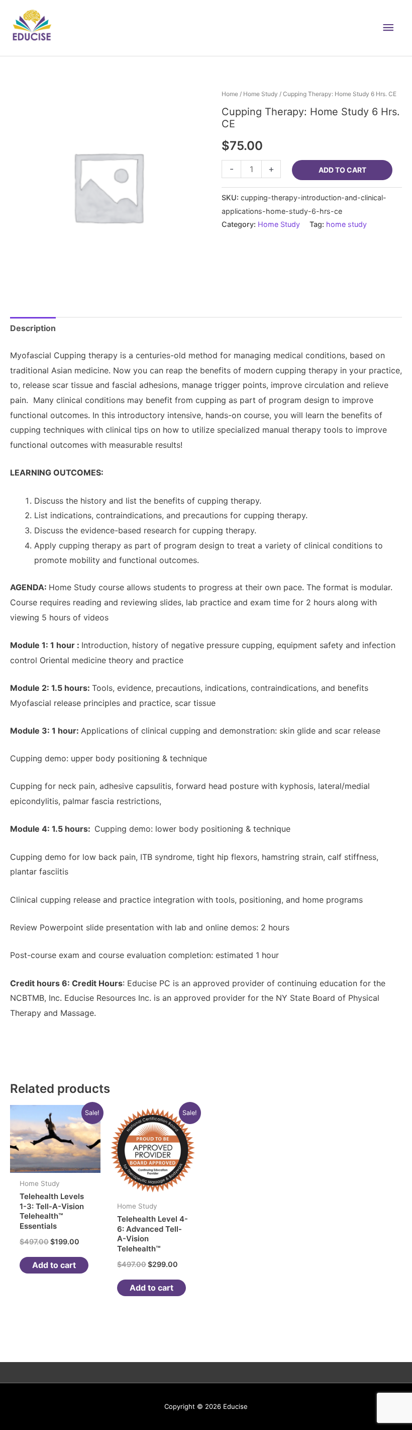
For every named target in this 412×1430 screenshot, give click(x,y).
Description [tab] (33, 328)
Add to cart (342, 170)
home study (346, 224)
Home (230, 94)
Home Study (260, 94)
